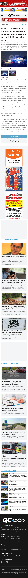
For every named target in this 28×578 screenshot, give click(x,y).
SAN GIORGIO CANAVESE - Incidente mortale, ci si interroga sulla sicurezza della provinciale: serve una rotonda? (13, 383)
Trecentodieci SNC (11, 575)
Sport (2, 541)
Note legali (3, 549)
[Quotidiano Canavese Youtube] (13, 555)
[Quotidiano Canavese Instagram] (10, 555)
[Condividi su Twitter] (13, 141)
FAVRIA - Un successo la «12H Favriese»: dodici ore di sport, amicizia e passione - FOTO (14, 331)
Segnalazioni (20, 541)
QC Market (21, 538)
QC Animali (14, 538)
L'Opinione (7, 541)
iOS (20, 531)
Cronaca (24, 24)
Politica (13, 536)
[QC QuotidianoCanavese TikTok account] (16, 555)
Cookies (17, 547)
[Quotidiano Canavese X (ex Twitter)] (4, 555)
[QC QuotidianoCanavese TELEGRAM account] (19, 555)
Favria (2, 42)
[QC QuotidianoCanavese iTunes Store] (6, 562)
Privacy (11, 547)
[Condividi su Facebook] (10, 141)
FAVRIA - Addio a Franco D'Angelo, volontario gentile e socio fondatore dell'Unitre (14, 257)
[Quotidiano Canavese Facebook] (7, 555)
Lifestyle (18, 536)
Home (2, 536)
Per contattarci (4, 547)
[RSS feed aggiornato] (1, 555)
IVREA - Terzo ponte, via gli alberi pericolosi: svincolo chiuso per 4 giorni (13, 433)
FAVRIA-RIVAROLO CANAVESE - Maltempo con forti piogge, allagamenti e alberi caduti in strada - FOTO (14, 308)
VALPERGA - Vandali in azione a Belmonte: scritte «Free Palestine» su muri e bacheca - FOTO (18, 509)
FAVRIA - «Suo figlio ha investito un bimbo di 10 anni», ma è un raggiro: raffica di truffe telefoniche (13, 282)
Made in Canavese (5, 538)
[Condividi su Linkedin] (16, 141)
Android (24, 531)
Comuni (14, 541)
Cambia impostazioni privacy (15, 549)
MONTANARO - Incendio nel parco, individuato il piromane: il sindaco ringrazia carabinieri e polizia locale (16, 496)
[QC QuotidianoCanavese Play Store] (2, 562)
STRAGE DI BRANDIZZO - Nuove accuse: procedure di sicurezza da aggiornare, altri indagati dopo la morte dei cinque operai (18, 502)
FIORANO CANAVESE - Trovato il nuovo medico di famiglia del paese (12, 409)
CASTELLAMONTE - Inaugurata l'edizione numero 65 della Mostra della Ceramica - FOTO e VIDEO (17, 489)
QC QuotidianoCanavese (14, 569)
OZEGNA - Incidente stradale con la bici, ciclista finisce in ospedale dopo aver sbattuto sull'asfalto (14, 458)
